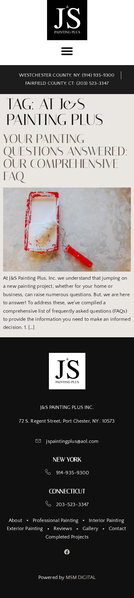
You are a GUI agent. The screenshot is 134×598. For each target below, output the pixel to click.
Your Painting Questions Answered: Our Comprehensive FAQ (65, 157)
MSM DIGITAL (81, 577)
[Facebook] (67, 551)
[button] (67, 51)
